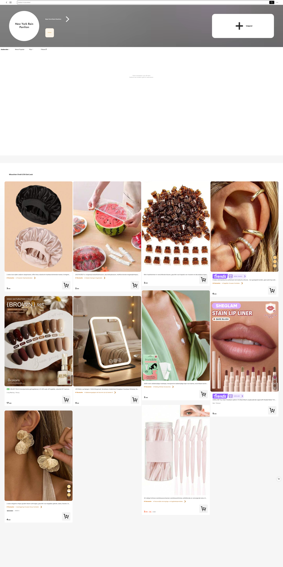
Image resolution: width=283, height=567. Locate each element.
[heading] (124, 19)
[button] (7, 2)
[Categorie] (10, 2)
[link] (24, 26)
